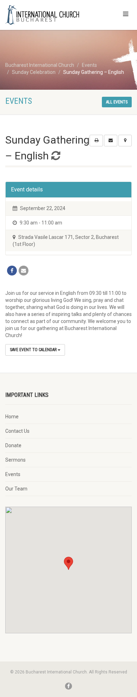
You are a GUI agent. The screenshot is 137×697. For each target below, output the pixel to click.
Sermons (15, 460)
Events (12, 474)
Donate (13, 445)
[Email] (23, 270)
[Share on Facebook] (12, 270)
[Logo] (45, 15)
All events (117, 102)
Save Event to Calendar (34, 349)
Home (12, 416)
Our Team (16, 489)
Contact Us (17, 431)
